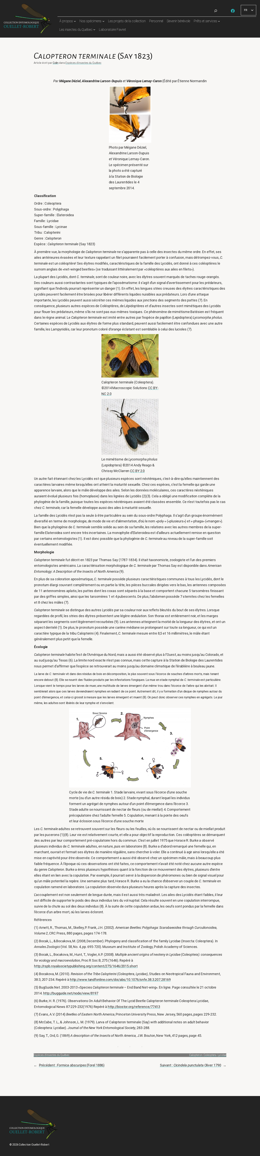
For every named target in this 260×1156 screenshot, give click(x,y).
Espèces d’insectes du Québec (83, 62)
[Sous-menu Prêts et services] (219, 21)
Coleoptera (209, 1055)
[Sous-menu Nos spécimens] (103, 21)
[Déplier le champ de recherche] (216, 11)
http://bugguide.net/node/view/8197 (70, 993)
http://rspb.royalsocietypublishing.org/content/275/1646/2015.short (85, 966)
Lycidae (222, 1055)
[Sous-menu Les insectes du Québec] (94, 29)
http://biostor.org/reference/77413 (134, 1007)
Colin (56, 62)
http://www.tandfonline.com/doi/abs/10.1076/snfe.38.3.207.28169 (120, 980)
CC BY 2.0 (137, 471)
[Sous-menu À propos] (75, 21)
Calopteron (195, 1055)
